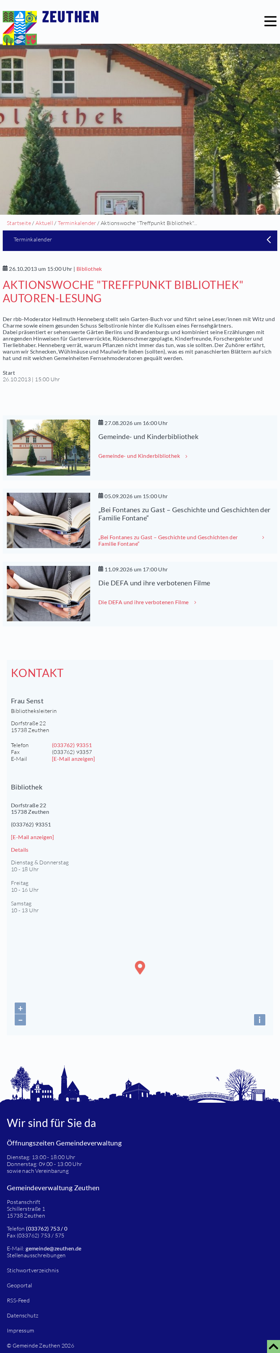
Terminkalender (77, 223)
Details (20, 849)
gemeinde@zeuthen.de (54, 1248)
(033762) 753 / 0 (46, 1228)
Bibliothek (89, 268)
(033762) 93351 (72, 745)
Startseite (19, 223)
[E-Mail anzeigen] (73, 758)
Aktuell (44, 223)
